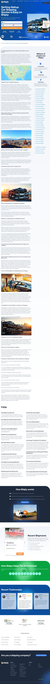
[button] (24, 542)
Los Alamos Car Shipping (40, 118)
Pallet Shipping (22, 666)
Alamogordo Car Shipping (40, 108)
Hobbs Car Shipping (39, 100)
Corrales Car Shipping (39, 141)
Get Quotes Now (24, 502)
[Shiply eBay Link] (42, 679)
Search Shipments (20, 1)
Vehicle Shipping (4, 642)
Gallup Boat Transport (40, 151)
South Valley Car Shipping (40, 104)
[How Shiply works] (25, 512)
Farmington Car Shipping (40, 98)
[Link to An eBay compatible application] (25, 621)
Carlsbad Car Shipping (40, 106)
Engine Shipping (17, 639)
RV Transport (29, 637)
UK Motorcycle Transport (32, 644)
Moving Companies (22, 676)
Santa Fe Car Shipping (39, 94)
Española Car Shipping (40, 129)
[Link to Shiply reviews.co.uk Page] (40, 620)
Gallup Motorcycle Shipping (41, 147)
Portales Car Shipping (39, 123)
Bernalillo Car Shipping (40, 133)
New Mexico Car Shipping (15, 43)
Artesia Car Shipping (39, 122)
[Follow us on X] (38, 679)
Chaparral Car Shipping (40, 114)
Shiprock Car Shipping (39, 143)
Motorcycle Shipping (5, 637)
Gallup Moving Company (40, 152)
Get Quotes (45, 2)
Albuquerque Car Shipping (40, 89)
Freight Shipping (12, 675)
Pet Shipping (12, 669)
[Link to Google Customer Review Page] (9, 620)
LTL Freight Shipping (23, 671)
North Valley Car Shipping (40, 127)
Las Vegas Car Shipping (40, 120)
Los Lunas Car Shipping (40, 110)
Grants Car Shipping (39, 135)
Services (13, 1)
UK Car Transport (17, 644)
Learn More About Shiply (41, 655)
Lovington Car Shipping (40, 125)
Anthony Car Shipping (39, 137)
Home (2, 43)
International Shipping (31, 639)
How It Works (26, 1)
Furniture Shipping (13, 673)
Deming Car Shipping (39, 116)
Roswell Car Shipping (39, 96)
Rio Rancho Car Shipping (40, 92)
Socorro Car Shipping (39, 139)
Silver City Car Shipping (40, 131)
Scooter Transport (4, 644)
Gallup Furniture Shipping (40, 149)
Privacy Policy (40, 666)
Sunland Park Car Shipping (40, 112)
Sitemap (39, 665)
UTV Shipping (29, 642)
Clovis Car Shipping (39, 102)
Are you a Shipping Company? (44, 1)
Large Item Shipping (23, 673)
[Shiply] (5, 2)
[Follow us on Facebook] (39, 679)
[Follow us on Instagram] (40, 679)
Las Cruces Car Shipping (40, 91)
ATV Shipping (17, 642)
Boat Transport (17, 637)
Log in (32, 1)
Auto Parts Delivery (5, 639)
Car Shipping (7, 43)
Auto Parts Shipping (13, 665)
